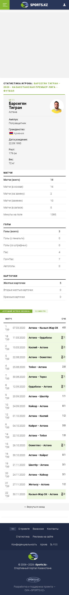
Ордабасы (46, 337)
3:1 (64, 464)
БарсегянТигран (17, 105)
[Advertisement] (34, 44)
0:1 (64, 405)
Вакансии (38, 528)
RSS (55, 544)
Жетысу (33, 484)
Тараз (43, 376)
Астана (13, 112)
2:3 (65, 347)
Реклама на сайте (43, 536)
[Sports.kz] (34, 4)
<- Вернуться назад (34, 506)
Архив (43, 544)
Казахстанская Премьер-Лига (34, 87)
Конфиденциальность (24, 544)
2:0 (65, 356)
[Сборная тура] (61, 328)
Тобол (32, 367)
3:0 (64, 425)
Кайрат (33, 425)
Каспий (33, 347)
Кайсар (33, 406)
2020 (7, 87)
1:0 (64, 435)
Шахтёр (44, 396)
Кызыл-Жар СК (49, 327)
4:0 (64, 327)
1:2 (65, 386)
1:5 (65, 445)
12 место (40, 311)
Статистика (23, 536)
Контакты (53, 528)
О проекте (24, 528)
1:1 (65, 337)
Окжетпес (46, 357)
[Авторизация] (65, 4)
